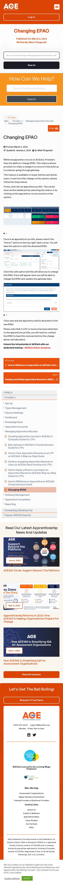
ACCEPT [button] (27, 878)
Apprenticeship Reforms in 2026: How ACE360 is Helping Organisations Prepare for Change (31, 618)
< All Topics (11, 117)
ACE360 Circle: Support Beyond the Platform (31, 570)
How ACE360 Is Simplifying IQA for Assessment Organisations (25, 662)
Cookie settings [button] (11, 878)
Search (31, 65)
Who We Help (32, 788)
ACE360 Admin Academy (37, 347)
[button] (56, 6)
